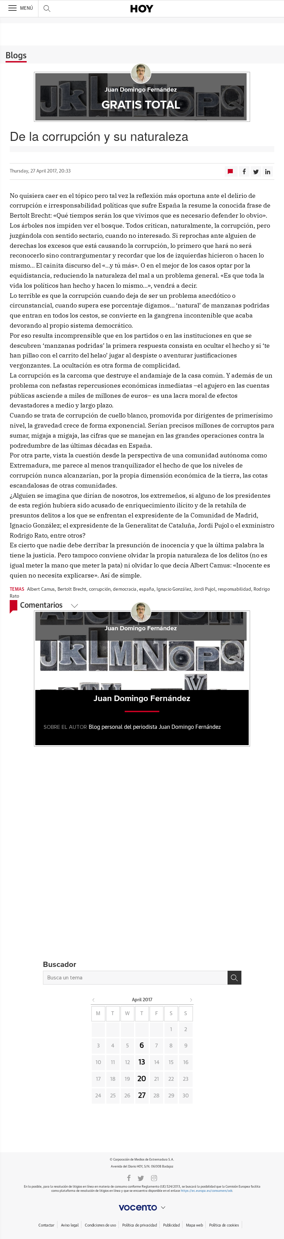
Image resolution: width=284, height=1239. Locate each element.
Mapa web (194, 1225)
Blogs (16, 56)
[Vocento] (142, 1208)
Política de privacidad (139, 1225)
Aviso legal (70, 1225)
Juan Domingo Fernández (141, 90)
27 (141, 1095)
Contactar (46, 1225)
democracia (124, 589)
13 (142, 1062)
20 (141, 1079)
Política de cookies (224, 1225)
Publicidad (171, 1225)
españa (146, 589)
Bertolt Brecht (72, 589)
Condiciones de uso (100, 1225)
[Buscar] (234, 978)
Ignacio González (174, 589)
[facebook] (128, 1177)
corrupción (99, 589)
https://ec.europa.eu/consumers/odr (206, 1190)
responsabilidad (234, 589)
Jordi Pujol (204, 589)
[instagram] (154, 1177)
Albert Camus (41, 589)
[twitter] (141, 1177)
